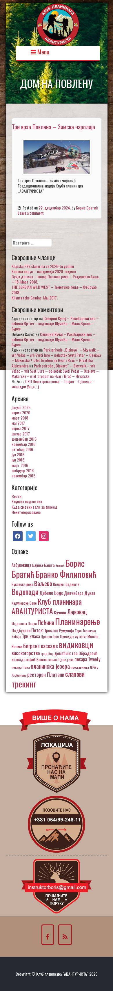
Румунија (66, 630)
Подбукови (21, 630)
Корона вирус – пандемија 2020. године (44, 271)
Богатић (60, 565)
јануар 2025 (21, 407)
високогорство (26, 653)
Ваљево (43, 583)
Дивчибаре (73, 593)
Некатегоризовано (26, 512)
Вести (16, 496)
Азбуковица (21, 565)
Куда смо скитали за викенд (34, 507)
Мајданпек (19, 623)
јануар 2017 (21, 434)
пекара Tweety (87, 659)
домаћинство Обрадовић (76, 653)
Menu (42, 51)
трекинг (24, 684)
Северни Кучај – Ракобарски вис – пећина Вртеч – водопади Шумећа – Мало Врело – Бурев (55, 323)
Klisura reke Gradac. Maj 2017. (35, 298)
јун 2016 (18, 460)
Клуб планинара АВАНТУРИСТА (47, 606)
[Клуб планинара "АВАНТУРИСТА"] (58, 24)
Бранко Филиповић (66, 574)
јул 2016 (18, 454)
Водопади (25, 591)
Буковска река (22, 584)
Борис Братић (87, 208)
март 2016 (20, 465)
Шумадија (67, 636)
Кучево (60, 612)
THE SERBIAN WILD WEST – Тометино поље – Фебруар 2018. (54, 289)
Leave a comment (31, 213)
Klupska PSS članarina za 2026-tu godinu (43, 266)
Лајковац (77, 611)
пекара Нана (21, 667)
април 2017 (21, 428)
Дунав (89, 593)
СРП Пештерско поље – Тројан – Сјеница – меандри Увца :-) (53, 383)
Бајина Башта (43, 565)
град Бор (47, 653)
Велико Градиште (66, 584)
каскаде (18, 659)
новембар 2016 (23, 444)
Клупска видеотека (27, 501)
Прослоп (50, 630)
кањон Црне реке (61, 659)
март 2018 (20, 418)
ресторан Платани (45, 674)
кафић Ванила (37, 659)
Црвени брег (50, 636)
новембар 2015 (23, 475)
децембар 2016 (24, 439)
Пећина (46, 622)
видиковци (76, 644)
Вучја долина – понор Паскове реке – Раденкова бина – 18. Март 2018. (55, 279)
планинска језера (50, 666)
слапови (75, 674)
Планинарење (77, 621)
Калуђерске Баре (24, 603)
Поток (37, 630)
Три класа (31, 636)
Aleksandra (20, 366)
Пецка (32, 623)
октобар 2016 (22, 449)
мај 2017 (18, 423)
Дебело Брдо (51, 592)
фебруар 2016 (23, 470)
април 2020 (21, 412)
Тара (78, 630)
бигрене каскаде (40, 645)
